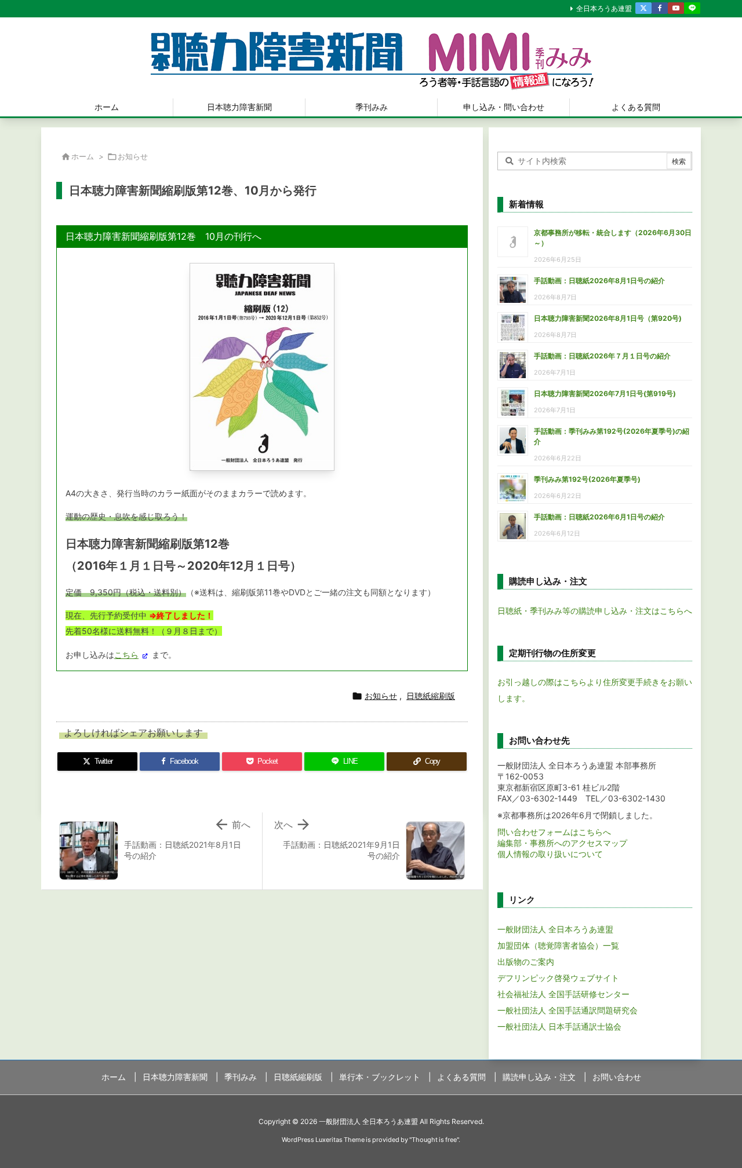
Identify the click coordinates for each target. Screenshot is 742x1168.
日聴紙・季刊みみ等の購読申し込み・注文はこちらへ (594, 611)
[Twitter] (643, 8)
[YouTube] (676, 8)
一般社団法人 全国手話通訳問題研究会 (567, 1010)
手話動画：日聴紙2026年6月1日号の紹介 (599, 516)
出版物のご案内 (525, 961)
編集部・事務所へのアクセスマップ (562, 843)
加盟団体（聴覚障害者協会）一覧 (558, 945)
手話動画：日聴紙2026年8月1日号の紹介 (599, 280)
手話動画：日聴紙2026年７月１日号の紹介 (602, 356)
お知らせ (133, 156)
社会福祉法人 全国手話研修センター (563, 994)
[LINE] (692, 8)
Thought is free (434, 1140)
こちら (126, 655)
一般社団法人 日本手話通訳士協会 (559, 1026)
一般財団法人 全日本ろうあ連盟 (555, 929)
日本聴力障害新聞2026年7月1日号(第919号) (605, 393)
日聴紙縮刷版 (430, 696)
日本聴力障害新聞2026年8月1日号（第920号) (608, 318)
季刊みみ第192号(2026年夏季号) (587, 479)
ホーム (82, 156)
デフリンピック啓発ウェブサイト (558, 978)
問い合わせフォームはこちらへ (554, 832)
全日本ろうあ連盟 (604, 8)
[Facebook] (660, 8)
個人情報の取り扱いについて (550, 854)
